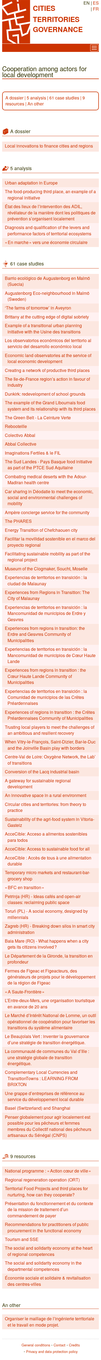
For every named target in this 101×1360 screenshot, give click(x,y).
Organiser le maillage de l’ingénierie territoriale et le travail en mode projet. (49, 1321)
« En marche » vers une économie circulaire (46, 242)
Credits (74, 1345)
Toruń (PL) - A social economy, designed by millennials (46, 914)
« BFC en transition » (24, 887)
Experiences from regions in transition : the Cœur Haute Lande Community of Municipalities (45, 676)
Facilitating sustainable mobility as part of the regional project (47, 557)
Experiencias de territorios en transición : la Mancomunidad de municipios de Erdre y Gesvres (46, 613)
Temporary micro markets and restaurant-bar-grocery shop (47, 875)
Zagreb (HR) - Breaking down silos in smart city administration (50, 929)
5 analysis (36, 98)
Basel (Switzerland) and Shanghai (37, 1108)
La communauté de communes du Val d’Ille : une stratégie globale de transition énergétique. (47, 1057)
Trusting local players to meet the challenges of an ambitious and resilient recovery (49, 730)
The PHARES (18, 521)
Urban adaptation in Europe (31, 183)
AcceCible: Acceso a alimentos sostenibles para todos (46, 837)
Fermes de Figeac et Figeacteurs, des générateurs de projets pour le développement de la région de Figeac (50, 977)
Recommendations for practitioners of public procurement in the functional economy (47, 1227)
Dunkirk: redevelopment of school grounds (45, 394)
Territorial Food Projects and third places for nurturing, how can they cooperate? (46, 1191)
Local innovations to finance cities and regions (49, 146)
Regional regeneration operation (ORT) (42, 1180)
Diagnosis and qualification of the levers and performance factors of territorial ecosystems (48, 230)
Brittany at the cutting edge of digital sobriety (47, 317)
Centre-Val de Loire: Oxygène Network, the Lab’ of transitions (50, 760)
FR (96, 9)
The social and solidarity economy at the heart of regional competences (48, 1251)
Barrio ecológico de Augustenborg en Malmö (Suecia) (47, 281)
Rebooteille (16, 426)
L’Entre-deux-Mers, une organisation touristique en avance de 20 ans (50, 1003)
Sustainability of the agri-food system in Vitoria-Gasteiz (49, 822)
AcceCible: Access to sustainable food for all (47, 849)
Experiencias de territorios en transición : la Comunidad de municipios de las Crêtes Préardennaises (46, 697)
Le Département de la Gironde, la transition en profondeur (49, 959)
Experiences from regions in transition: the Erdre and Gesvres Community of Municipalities (45, 634)
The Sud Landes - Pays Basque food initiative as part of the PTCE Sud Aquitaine (48, 464)
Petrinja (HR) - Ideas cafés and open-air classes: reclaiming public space (43, 899)
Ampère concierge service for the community (47, 512)
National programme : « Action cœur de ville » (48, 1171)
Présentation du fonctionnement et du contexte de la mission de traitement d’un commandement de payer (49, 1209)
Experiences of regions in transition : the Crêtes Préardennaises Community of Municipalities (50, 715)
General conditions (36, 1345)
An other (35, 104)
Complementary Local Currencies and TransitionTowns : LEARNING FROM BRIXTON (41, 1078)
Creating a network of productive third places (47, 370)
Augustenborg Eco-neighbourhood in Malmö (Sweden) (47, 296)
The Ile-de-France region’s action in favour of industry (47, 382)
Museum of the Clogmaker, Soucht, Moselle (46, 568)
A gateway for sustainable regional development (38, 783)
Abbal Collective (20, 444)
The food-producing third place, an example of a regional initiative (50, 194)
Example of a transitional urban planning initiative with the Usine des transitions (43, 328)
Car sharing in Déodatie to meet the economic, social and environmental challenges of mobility (49, 497)
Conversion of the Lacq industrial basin (42, 771)
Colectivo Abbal (20, 435)
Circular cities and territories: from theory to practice (45, 807)
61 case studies (64, 98)
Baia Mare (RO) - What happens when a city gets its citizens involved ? (47, 944)
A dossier (14, 98)
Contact (59, 1345)
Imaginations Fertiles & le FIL (33, 453)
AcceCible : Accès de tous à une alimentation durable (48, 861)
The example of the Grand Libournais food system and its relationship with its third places (50, 405)
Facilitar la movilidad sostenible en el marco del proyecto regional (50, 542)
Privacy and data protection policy (52, 1351)
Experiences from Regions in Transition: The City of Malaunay (47, 595)
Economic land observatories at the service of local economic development (48, 358)
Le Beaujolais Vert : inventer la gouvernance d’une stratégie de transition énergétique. (47, 1039)
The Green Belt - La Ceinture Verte (38, 417)
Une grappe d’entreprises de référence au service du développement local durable (44, 1096)
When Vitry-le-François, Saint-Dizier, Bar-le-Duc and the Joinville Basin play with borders (50, 745)
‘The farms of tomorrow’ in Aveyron (38, 308)
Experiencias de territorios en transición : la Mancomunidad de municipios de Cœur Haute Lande (50, 655)
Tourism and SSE (22, 1239)
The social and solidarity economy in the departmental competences (43, 1266)
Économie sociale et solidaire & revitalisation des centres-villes (47, 1281)
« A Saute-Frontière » (24, 992)
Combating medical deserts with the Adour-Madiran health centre (46, 479)
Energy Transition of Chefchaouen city (41, 530)
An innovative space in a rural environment (45, 795)
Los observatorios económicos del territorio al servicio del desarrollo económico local (48, 343)
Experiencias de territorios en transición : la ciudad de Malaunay (46, 580)
